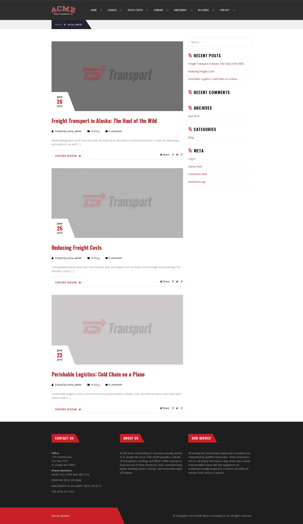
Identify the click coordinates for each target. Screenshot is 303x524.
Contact (225, 10)
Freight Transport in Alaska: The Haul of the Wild (104, 121)
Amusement (180, 10)
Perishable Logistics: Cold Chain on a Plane (98, 374)
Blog (96, 131)
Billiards (203, 10)
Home (94, 10)
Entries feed (195, 166)
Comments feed (197, 174)
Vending (158, 10)
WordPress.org (196, 181)
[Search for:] (219, 39)
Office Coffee (135, 10)
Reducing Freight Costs (77, 247)
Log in (191, 158)
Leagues (112, 10)
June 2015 (194, 116)
